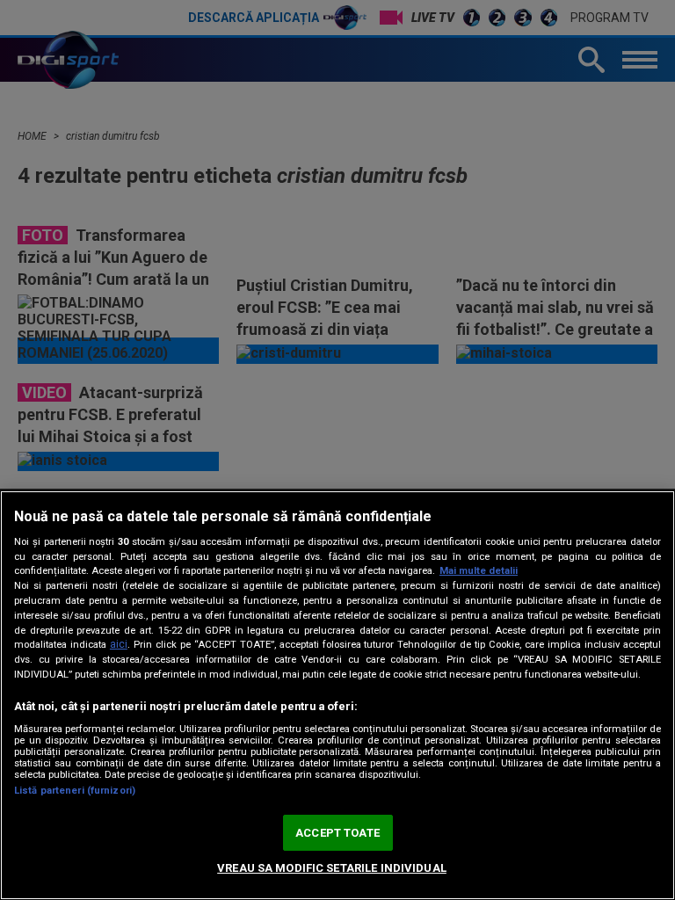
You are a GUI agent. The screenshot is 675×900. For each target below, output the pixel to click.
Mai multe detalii (478, 571)
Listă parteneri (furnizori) (74, 790)
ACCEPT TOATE (337, 832)
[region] (337, 695)
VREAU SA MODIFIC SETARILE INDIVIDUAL (331, 868)
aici (118, 644)
